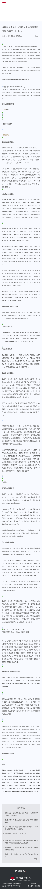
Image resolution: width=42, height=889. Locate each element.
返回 (36, 36)
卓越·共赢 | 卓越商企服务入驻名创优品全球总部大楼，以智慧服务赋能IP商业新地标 (21, 842)
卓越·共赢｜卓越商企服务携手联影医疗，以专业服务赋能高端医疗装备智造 (21, 828)
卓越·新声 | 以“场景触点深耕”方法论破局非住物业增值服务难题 (21, 848)
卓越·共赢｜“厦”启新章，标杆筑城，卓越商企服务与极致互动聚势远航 (21, 814)
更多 (35, 859)
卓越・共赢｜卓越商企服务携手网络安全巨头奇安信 (21, 855)
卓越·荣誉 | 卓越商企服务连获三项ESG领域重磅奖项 (21, 821)
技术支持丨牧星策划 (34, 886)
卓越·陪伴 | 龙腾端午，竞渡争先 (15, 833)
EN (22, 3)
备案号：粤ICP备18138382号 (11, 886)
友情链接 (33, 883)
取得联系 (21, 871)
